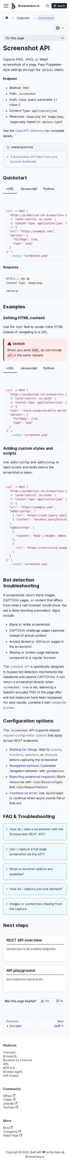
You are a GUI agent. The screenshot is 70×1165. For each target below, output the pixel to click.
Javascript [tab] (28, 189)
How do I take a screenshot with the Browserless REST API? (36, 831)
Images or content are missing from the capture (36, 906)
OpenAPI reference (29, 131)
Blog (6, 1127)
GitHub (7, 1095)
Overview (9, 1052)
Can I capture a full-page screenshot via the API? (28, 851)
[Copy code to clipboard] (62, 211)
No (61, 1001)
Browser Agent (12, 1071)
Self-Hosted (11, 1075)
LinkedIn (8, 1103)
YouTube (9, 1107)
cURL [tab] (10, 189)
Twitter (7, 1099)
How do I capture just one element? (36, 889)
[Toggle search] (47, 6)
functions (16, 755)
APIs (6, 1064)
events (56, 749)
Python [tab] (48, 189)
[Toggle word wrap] (55, 211)
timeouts (51, 755)
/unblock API (20, 667)
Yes (47, 1001)
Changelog (10, 1131)
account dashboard (23, 161)
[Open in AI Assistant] (60, 28)
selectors (31, 755)
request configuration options (25, 735)
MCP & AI (9, 1067)
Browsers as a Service (17, 1060)
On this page (15, 38)
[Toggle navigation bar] (6, 6)
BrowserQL (10, 1056)
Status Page (10, 1135)
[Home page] (6, 18)
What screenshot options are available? (31, 871)
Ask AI (61, 5)
